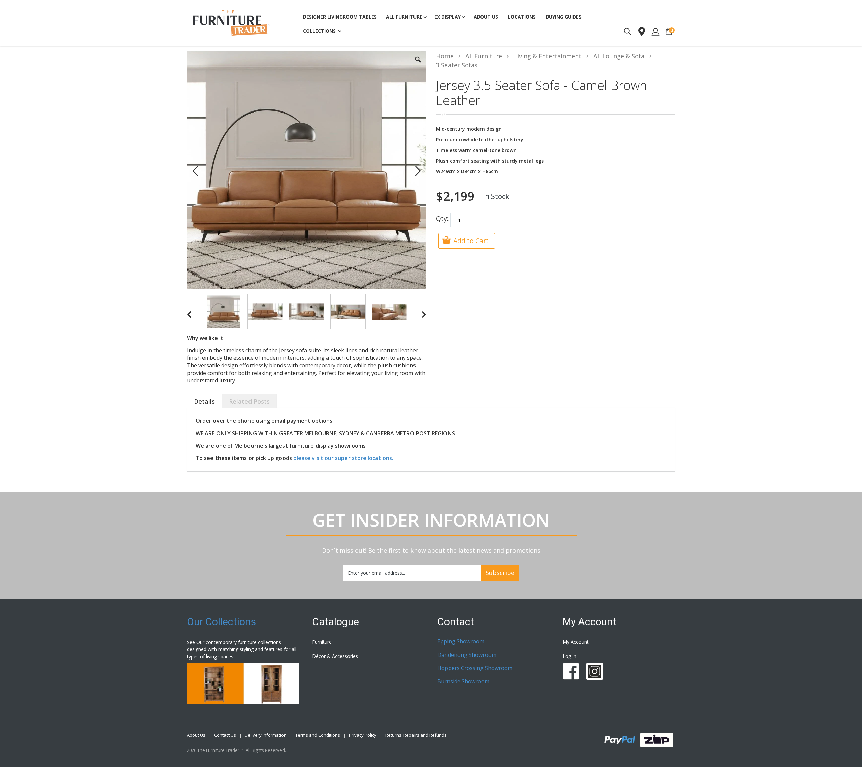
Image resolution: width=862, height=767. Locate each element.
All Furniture (483, 56)
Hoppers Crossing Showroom (474, 668)
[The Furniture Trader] (231, 23)
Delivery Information (266, 735)
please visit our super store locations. (343, 458)
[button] (417, 64)
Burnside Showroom (463, 681)
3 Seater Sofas (456, 65)
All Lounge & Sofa (618, 56)
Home (445, 56)
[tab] (204, 402)
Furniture (322, 642)
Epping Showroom (460, 641)
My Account (576, 642)
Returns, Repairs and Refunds (416, 735)
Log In (569, 656)
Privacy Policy (362, 735)
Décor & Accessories (335, 656)
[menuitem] (564, 17)
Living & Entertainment (548, 56)
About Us (196, 735)
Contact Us (225, 735)
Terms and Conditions (317, 735)
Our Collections (221, 622)
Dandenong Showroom (466, 655)
